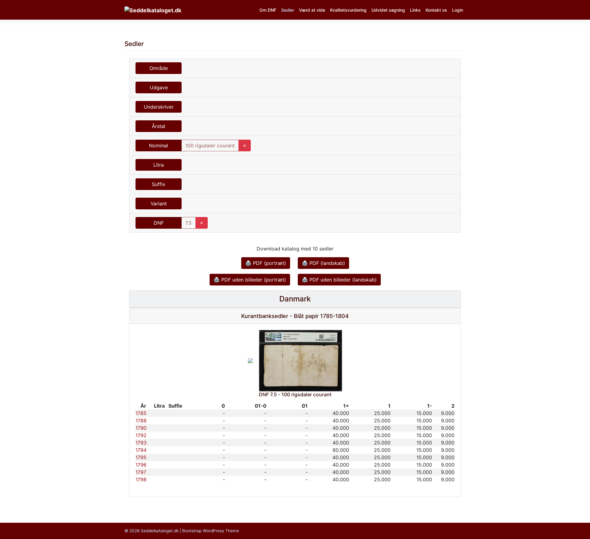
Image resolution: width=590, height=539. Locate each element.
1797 (141, 472)
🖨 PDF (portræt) (265, 263)
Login (457, 10)
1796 (141, 465)
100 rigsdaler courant (210, 145)
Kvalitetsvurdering (348, 10)
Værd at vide (312, 10)
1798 (141, 479)
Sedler (287, 10)
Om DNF (267, 10)
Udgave (159, 87)
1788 (141, 420)
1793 (141, 443)
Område (158, 68)
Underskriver (159, 107)
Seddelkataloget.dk (160, 530)
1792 (141, 435)
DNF (159, 223)
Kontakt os (436, 10)
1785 (141, 413)
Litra (158, 165)
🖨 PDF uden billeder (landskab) (339, 280)
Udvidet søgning (388, 10)
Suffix (158, 184)
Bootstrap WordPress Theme (210, 530)
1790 (141, 428)
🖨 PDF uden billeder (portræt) (250, 280)
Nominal (158, 145)
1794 (141, 450)
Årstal (158, 126)
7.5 (188, 223)
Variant (159, 203)
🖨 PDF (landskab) (323, 263)
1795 (141, 457)
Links (415, 10)
